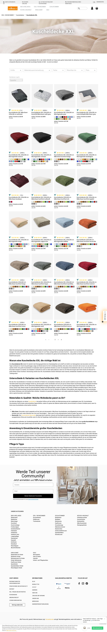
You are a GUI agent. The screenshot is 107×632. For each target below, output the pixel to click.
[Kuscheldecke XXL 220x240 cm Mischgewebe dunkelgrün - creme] (79, 159)
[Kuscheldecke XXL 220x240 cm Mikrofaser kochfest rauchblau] (65, 265)
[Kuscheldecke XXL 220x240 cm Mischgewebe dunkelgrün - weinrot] (85, 161)
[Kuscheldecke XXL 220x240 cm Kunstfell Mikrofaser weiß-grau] (42, 96)
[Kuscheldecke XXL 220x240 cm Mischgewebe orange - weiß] (77, 329)
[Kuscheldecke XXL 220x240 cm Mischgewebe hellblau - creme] (55, 246)
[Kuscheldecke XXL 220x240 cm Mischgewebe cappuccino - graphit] (47, 246)
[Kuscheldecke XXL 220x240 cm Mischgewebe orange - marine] (79, 329)
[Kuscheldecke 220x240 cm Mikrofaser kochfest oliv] (65, 181)
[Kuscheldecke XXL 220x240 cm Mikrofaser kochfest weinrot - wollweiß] (77, 286)
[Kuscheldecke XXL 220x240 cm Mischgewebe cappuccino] (42, 223)
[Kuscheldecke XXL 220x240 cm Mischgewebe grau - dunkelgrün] (57, 119)
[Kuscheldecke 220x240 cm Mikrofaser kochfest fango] (19, 265)
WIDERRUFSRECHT (14, 597)
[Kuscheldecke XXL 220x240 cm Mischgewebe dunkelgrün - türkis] (81, 161)
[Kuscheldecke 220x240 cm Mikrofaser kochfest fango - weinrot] (26, 286)
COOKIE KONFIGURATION (15, 600)
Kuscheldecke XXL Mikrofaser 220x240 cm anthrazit (18, 113)
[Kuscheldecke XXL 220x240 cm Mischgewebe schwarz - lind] (51, 159)
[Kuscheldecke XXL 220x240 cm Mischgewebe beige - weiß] (9, 244)
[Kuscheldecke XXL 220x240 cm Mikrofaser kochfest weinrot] (87, 265)
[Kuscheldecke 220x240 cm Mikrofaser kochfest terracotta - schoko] (85, 244)
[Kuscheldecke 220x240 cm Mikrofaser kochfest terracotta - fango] (87, 244)
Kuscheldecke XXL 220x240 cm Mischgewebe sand (41, 325)
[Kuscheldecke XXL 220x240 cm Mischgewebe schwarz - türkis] (45, 159)
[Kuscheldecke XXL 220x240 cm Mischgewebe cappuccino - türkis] (36, 246)
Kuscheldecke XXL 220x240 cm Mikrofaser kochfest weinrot (87, 283)
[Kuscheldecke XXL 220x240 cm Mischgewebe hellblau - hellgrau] (58, 244)
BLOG (33, 581)
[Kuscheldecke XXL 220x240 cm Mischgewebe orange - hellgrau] (81, 329)
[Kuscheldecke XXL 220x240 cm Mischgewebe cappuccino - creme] (49, 244)
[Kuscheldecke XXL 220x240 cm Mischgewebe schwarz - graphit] (47, 161)
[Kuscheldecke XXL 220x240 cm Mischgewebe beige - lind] (9, 246)
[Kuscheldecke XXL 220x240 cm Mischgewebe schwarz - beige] (45, 161)
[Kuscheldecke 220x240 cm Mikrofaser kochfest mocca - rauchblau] (70, 329)
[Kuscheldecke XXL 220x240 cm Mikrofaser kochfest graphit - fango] (87, 202)
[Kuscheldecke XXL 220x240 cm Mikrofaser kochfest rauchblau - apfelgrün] (66, 286)
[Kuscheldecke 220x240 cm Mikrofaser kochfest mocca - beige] (57, 329)
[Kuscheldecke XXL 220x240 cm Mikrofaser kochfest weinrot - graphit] (77, 288)
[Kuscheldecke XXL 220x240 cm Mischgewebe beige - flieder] (24, 244)
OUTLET (34, 587)
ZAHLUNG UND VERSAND (38, 595)
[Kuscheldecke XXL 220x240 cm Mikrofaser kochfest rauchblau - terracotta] (58, 286)
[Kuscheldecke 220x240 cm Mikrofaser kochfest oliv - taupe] (57, 204)
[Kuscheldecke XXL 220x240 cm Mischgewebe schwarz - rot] (43, 159)
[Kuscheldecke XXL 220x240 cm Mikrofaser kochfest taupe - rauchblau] (47, 286)
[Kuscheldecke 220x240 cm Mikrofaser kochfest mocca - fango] (64, 329)
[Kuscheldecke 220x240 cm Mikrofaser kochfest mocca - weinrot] (72, 329)
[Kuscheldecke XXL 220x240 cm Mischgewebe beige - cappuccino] (17, 246)
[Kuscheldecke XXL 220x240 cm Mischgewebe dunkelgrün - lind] (94, 159)
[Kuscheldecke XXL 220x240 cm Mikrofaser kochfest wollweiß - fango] (41, 202)
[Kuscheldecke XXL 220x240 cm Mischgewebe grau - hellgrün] (58, 119)
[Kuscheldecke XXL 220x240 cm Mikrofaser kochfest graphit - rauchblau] (92, 202)
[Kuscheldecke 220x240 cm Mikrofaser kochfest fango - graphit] (9, 288)
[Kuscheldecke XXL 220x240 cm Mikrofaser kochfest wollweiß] (42, 181)
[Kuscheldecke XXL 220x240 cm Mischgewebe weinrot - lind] (11, 159)
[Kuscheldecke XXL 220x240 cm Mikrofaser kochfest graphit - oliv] (90, 202)
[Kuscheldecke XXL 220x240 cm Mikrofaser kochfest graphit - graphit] (77, 204)
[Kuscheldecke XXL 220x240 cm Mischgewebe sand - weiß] (32, 329)
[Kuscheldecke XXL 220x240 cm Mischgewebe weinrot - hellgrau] (23, 161)
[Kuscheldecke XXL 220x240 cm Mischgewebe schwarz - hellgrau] (36, 159)
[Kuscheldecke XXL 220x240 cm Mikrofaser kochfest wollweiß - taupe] (34, 204)
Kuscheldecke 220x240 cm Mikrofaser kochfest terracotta (86, 240)
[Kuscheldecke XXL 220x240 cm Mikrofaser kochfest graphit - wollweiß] (77, 202)
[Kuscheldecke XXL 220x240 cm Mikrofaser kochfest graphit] (87, 181)
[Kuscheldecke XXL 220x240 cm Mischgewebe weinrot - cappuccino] (19, 159)
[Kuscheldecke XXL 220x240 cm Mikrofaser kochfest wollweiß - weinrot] (49, 202)
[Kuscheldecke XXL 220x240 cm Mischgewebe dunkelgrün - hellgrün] (90, 159)
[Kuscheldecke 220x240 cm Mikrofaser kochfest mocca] (65, 308)
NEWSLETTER (35, 584)
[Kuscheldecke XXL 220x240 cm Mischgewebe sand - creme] (34, 329)
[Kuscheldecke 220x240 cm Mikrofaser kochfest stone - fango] (19, 329)
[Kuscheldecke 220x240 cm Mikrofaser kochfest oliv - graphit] (55, 204)
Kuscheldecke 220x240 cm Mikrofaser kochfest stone (17, 325)
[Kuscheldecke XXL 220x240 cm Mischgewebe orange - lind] (77, 331)
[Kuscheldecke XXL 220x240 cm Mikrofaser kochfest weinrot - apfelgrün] (89, 286)
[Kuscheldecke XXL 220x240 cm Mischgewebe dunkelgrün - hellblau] (96, 159)
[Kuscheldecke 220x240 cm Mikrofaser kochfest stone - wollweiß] (9, 329)
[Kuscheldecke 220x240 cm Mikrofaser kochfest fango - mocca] (15, 286)
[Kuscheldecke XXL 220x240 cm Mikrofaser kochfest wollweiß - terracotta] (36, 202)
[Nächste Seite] (58, 339)
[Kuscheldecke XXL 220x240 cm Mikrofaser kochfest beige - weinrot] (72, 159)
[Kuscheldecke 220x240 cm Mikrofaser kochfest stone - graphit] (9, 331)
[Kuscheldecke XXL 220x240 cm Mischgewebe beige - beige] (23, 246)
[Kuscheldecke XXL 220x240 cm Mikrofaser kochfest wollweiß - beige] (34, 202)
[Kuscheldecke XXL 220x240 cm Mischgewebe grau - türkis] (68, 117)
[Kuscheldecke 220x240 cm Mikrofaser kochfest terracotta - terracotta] (81, 244)
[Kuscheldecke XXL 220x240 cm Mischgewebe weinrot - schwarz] (19, 161)
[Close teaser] (102, 322)
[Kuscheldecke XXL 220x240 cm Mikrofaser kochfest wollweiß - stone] (51, 202)
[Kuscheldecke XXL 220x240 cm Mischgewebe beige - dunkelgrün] (11, 246)
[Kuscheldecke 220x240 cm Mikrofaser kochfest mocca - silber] (58, 331)
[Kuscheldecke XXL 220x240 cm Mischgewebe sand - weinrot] (40, 331)
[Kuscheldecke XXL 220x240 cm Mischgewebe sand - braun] (40, 329)
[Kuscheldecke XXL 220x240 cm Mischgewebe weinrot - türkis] (13, 161)
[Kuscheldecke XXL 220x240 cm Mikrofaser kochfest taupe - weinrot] (49, 286)
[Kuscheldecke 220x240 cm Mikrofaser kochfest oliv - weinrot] (72, 202)
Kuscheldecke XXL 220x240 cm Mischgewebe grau (64, 113)
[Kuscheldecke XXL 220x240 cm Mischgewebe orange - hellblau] (94, 329)
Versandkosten (49, 619)
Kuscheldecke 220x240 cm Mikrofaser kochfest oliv (62, 198)
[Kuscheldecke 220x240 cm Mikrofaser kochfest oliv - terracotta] (58, 202)
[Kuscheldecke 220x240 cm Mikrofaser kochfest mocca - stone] (73, 329)
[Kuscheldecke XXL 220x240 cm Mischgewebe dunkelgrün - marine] (77, 161)
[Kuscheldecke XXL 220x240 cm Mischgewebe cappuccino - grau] (43, 246)
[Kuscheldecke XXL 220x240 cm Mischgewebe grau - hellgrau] (58, 117)
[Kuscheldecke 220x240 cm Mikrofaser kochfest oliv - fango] (64, 202)
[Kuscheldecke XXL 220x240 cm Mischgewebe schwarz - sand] (38, 161)
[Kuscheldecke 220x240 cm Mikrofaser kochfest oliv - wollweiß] (55, 202)
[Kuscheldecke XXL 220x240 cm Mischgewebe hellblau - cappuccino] (62, 246)
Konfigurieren (86, 628)
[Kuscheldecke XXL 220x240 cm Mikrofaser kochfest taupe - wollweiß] (32, 286)
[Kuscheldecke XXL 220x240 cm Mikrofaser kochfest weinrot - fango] (87, 286)
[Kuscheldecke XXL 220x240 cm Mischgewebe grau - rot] (66, 117)
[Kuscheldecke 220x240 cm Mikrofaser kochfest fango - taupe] (11, 288)
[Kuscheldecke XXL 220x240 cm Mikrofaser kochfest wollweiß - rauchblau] (47, 202)
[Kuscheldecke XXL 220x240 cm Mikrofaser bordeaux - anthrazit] (9, 202)
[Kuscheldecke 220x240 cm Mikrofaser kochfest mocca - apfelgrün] (66, 329)
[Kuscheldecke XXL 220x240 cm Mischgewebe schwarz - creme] (32, 161)
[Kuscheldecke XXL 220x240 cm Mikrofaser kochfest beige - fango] (64, 159)
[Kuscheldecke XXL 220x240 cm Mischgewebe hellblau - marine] (72, 244)
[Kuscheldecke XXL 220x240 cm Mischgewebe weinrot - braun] (17, 159)
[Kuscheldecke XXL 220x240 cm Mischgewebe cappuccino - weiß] (32, 244)
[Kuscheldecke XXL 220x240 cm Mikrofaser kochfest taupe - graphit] (32, 288)
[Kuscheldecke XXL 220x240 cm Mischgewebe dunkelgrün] (87, 138)
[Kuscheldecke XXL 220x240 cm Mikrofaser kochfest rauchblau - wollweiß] (55, 286)
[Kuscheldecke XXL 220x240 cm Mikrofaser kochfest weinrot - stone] (96, 286)
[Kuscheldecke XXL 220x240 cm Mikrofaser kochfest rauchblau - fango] (64, 286)
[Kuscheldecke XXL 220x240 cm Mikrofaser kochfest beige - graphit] (55, 161)
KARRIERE (34, 590)
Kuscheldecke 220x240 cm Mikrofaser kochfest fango (17, 283)
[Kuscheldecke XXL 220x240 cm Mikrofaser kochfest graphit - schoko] (85, 202)
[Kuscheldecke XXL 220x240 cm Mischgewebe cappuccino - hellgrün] (45, 244)
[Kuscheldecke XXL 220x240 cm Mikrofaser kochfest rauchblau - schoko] (62, 286)
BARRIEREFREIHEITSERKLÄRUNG (40, 604)
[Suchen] (79, 8)
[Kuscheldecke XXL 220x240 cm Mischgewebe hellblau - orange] (66, 246)
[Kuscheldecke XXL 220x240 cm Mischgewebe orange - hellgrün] (81, 331)
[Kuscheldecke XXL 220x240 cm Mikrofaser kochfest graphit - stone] (96, 202)
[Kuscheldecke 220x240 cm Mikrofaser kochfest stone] (19, 308)
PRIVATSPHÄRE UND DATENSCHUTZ (18, 586)
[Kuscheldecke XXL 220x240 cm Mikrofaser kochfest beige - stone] (73, 159)
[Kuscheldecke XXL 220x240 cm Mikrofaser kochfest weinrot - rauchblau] (92, 286)
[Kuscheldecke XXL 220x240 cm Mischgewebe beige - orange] (21, 246)
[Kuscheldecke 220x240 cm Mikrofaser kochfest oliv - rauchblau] (70, 202)
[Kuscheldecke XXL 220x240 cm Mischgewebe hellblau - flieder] (70, 244)
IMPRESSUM (35, 601)
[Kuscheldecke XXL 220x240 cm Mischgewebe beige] (19, 223)
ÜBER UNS (34, 592)
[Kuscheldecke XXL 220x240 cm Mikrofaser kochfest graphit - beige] (79, 202)
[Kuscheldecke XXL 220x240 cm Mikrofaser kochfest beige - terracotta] (58, 159)
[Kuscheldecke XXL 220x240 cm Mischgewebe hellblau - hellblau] (57, 244)
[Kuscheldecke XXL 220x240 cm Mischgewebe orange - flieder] (92, 329)
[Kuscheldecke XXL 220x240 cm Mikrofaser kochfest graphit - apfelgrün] (89, 202)
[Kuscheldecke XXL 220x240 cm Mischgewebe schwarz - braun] (41, 161)
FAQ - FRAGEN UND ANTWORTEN (17, 591)
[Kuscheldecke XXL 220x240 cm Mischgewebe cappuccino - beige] (36, 244)
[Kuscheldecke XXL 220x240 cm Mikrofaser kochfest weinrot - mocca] (83, 286)
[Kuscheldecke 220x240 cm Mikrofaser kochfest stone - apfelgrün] (21, 329)
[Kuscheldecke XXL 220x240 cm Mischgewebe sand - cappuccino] (41, 329)
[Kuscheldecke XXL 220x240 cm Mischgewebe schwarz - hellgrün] (36, 161)
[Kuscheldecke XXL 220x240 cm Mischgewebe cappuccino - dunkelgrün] (47, 244)
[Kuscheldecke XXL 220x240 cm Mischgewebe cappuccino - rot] (38, 246)
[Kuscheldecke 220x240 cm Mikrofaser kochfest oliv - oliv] (68, 202)
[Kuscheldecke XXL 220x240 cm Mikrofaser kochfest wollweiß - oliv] (45, 202)
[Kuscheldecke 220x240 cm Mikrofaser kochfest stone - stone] (28, 329)
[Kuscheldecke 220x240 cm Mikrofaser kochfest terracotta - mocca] (83, 244)
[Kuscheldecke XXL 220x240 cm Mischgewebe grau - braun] (64, 119)
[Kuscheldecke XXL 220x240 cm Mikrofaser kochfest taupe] (42, 265)
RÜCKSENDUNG (13, 594)
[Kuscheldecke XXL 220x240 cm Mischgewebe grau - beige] (68, 119)
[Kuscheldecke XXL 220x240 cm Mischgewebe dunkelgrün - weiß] (77, 159)
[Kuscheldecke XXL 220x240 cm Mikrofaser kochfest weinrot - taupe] (79, 288)
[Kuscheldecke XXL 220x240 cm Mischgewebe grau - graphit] (70, 119)
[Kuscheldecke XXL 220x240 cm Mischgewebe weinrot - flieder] (11, 161)
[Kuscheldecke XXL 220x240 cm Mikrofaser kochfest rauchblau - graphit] (55, 288)
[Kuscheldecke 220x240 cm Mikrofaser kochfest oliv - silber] (58, 204)
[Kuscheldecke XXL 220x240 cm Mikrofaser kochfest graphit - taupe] (79, 204)
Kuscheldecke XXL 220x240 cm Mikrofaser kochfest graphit (87, 198)
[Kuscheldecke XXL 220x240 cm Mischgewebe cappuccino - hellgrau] (45, 246)
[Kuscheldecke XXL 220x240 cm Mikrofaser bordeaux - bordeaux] (11, 202)
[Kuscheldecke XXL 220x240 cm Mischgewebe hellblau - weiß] (55, 244)
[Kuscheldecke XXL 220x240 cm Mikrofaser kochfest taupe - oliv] (45, 286)
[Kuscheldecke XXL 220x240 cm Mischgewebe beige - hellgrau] (13, 244)
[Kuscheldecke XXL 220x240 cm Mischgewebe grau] (65, 96)
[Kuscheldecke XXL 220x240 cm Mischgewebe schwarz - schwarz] (40, 159)
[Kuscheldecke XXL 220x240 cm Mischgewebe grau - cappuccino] (62, 119)
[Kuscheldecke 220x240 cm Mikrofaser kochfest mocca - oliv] (68, 329)
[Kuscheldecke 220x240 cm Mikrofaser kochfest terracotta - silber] (81, 246)
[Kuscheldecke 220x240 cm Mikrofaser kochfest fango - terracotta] (13, 286)
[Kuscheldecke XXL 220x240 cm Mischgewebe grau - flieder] (70, 117)
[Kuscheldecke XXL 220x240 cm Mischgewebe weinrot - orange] (15, 159)
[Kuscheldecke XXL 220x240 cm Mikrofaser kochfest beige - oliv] (68, 159)
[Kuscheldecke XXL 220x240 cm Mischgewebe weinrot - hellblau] (9, 161)
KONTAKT (11, 589)
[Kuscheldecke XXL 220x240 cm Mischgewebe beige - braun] (19, 246)
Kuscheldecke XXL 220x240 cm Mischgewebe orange (87, 325)
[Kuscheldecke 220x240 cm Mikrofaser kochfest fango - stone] (28, 286)
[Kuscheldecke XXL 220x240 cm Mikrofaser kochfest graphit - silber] (81, 204)
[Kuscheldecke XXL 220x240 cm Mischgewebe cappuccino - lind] (34, 244)
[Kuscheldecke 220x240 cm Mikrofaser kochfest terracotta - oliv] (90, 244)
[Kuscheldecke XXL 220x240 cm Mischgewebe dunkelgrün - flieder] (79, 161)
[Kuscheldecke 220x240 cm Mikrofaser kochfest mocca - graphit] (55, 331)
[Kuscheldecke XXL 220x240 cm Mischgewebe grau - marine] (57, 117)
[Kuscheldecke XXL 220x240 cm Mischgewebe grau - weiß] (55, 117)
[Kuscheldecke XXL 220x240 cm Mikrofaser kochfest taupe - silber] (36, 288)
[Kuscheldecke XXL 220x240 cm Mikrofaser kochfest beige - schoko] (62, 159)
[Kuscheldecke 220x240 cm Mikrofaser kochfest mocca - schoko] (62, 329)
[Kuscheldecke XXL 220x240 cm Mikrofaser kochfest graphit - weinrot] (94, 202)
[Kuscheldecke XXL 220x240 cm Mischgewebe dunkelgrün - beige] (81, 159)
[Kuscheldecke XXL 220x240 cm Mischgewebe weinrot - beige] (13, 159)
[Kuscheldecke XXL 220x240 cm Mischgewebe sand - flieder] (34, 331)
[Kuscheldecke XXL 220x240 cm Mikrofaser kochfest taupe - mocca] (38, 286)
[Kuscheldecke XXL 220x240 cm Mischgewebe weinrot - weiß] (9, 159)
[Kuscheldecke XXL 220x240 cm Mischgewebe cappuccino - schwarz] (41, 246)
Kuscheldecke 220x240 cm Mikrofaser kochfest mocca (62, 325)
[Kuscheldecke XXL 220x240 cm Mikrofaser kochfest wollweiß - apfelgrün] (43, 202)
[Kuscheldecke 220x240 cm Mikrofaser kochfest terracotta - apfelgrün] (89, 244)
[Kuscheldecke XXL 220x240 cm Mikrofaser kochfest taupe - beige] (34, 286)
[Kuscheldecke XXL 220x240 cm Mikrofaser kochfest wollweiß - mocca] (38, 202)
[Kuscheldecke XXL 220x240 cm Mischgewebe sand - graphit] (47, 331)
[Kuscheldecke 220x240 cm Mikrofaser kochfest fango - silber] (13, 288)
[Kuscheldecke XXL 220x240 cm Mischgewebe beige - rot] (21, 244)
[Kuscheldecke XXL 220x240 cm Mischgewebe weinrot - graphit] (24, 161)
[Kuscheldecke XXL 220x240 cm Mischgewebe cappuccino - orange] (38, 244)
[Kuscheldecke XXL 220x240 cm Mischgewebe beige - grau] (15, 244)
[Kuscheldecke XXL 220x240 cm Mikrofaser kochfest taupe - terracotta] (36, 286)
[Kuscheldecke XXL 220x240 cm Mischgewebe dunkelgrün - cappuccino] (87, 159)
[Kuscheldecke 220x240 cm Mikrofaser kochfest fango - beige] (11, 286)
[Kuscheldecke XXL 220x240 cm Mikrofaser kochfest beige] (65, 138)
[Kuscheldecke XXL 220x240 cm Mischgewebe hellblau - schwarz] (62, 244)
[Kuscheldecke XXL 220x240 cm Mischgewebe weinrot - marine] (28, 159)
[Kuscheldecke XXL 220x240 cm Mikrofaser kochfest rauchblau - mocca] (60, 286)
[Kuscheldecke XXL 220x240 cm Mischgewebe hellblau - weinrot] (64, 244)
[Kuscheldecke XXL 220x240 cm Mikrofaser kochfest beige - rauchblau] (70, 159)
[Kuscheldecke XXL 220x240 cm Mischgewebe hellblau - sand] (60, 246)
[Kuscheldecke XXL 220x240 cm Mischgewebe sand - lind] (49, 329)
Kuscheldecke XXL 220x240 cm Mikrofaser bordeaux (19, 198)
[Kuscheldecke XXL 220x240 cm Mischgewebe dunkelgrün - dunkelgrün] (92, 159)
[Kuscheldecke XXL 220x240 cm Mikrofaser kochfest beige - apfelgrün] (66, 159)
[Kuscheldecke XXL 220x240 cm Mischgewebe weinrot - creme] (26, 159)
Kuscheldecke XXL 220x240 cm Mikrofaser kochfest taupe (41, 283)
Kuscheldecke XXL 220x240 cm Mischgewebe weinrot (19, 155)
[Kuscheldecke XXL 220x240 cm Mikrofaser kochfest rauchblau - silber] (58, 288)
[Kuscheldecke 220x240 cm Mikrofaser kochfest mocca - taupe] (57, 331)
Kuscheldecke (32, 401)
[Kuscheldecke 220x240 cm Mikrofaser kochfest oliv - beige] (57, 202)
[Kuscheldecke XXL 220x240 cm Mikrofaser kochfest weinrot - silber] (81, 288)
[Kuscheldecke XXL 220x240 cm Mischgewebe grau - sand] (60, 119)
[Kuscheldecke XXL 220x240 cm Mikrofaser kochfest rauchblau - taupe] (57, 288)
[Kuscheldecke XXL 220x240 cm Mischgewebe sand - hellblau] (51, 329)
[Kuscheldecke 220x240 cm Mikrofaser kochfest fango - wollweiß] (9, 286)
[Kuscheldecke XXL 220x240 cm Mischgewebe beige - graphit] (24, 246)
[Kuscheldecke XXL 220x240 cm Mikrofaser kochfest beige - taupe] (57, 161)
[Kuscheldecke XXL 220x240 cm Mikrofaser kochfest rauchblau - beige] (57, 286)
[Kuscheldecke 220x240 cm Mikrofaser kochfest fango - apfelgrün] (21, 286)
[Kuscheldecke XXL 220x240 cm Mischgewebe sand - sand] (43, 329)
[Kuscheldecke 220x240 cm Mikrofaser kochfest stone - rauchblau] (24, 329)
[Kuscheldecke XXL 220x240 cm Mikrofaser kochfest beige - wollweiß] (55, 159)
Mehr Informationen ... (11, 630)
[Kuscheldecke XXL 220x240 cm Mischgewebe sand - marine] (32, 331)
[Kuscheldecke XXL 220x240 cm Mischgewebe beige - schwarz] (17, 244)
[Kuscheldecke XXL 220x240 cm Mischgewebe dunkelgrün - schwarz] (87, 161)
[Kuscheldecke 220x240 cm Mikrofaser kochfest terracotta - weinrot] (94, 244)
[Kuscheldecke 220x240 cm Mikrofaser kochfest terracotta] (87, 223)
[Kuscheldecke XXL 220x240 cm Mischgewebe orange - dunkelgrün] (79, 331)
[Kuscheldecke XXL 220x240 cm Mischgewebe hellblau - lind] (73, 244)
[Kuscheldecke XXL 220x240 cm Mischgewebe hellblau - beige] (68, 246)
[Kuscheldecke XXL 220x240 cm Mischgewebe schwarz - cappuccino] (40, 161)
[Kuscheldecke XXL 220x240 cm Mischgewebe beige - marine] (11, 244)
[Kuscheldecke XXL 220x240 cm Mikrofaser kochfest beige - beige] (57, 159)
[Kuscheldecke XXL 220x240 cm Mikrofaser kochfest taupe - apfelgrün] (43, 286)
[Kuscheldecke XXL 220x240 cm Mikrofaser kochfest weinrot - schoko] (85, 286)
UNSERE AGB (35, 598)
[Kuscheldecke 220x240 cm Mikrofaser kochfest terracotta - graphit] (77, 246)
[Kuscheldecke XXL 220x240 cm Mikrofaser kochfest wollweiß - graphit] (32, 204)
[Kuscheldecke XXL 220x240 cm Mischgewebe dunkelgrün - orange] (83, 159)
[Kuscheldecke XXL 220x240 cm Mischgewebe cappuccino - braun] (40, 244)
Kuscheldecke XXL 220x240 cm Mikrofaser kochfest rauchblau (64, 283)
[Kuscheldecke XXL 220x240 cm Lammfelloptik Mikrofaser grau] (87, 96)
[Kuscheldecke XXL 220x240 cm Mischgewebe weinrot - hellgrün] (23, 159)
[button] (105, 316)
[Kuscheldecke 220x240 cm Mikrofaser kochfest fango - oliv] (23, 286)
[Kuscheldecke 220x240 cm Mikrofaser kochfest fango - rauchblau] (24, 286)
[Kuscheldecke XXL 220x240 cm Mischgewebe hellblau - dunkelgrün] (57, 246)
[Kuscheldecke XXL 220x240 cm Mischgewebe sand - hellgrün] (45, 329)
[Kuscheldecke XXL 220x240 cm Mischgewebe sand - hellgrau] (45, 331)
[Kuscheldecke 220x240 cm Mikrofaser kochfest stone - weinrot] (26, 329)
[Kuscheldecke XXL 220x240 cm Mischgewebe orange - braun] (87, 331)
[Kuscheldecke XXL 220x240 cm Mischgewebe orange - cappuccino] (85, 331)
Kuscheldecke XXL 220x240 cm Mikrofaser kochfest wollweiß (41, 198)
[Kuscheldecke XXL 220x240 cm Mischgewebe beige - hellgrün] (13, 246)
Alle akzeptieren (97, 628)
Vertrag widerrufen (17, 605)
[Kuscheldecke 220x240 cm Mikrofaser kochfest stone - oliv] (23, 329)
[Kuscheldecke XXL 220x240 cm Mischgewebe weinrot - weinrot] (17, 161)
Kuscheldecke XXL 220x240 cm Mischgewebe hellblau (64, 240)
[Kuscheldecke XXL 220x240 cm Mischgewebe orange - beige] (90, 331)
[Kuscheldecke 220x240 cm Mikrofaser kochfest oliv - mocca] (60, 202)
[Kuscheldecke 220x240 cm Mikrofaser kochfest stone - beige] (11, 329)
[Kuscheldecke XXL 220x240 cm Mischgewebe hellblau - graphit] (70, 246)
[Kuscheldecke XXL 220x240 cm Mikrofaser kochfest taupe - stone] (51, 286)
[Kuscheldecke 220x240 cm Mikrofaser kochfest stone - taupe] (11, 331)
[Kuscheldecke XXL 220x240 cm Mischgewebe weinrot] (19, 138)
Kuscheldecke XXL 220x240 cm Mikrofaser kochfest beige (64, 155)
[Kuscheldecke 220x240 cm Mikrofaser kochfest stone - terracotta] (13, 329)
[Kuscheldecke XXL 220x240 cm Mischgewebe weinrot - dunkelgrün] (24, 159)
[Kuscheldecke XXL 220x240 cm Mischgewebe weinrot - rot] (15, 161)
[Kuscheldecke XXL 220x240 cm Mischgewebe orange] (87, 308)
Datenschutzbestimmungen (33, 499)
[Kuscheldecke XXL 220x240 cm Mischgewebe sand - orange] (38, 329)
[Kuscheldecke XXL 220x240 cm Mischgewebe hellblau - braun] (64, 246)
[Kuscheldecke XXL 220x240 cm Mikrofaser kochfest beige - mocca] (60, 159)
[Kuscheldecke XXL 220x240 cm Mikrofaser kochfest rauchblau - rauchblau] (70, 286)
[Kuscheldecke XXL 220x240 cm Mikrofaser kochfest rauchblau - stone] (73, 286)
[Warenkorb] (96, 8)
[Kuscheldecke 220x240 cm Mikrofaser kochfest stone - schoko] (17, 329)
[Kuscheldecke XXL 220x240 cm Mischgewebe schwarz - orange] (43, 161)
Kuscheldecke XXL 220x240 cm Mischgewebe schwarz (41, 155)
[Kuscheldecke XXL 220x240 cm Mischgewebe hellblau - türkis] (68, 244)
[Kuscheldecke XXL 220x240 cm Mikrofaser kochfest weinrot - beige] (79, 286)
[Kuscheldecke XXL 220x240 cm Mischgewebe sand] (42, 308)
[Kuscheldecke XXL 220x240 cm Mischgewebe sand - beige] (36, 329)
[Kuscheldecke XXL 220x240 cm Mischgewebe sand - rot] (38, 331)
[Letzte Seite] (61, 339)
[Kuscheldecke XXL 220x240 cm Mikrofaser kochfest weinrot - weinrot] (94, 286)
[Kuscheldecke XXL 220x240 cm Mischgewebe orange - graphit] (92, 331)
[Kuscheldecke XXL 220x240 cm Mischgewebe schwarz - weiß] (32, 159)
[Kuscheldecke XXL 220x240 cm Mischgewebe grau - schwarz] (62, 117)
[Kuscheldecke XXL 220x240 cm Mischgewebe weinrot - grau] (21, 161)
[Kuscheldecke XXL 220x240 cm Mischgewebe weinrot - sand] (21, 159)
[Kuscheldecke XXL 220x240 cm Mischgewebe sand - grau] (43, 331)
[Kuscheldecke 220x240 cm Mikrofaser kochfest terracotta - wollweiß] (77, 244)
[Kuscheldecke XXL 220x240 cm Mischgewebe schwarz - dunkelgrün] (34, 161)
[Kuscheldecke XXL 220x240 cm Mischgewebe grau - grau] (60, 117)
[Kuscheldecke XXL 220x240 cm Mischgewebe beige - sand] (15, 246)
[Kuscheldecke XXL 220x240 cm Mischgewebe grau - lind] (55, 119)
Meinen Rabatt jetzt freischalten (33, 496)
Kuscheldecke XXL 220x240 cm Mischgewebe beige (19, 240)
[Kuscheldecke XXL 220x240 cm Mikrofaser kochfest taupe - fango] (41, 286)
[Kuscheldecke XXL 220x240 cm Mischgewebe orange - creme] (96, 329)
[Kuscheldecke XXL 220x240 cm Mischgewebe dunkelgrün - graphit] (92, 161)
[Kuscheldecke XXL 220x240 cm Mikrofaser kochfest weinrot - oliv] (90, 286)
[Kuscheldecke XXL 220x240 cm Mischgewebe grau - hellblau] (72, 117)
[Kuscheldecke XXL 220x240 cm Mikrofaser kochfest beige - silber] (58, 161)
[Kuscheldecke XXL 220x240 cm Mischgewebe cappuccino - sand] (43, 244)
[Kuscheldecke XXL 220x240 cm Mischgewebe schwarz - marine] (49, 159)
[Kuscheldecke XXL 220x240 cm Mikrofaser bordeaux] (19, 181)
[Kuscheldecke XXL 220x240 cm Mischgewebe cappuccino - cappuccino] (41, 244)
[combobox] (84, 8)
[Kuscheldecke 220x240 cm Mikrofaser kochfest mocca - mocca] (60, 329)
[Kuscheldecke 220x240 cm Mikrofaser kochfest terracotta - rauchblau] (92, 244)
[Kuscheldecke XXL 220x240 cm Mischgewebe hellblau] (65, 223)
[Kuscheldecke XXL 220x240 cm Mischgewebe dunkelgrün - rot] (83, 161)
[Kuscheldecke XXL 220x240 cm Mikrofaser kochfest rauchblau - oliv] (68, 286)
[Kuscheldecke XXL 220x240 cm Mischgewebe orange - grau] (83, 329)
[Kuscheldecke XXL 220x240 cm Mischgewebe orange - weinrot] (87, 329)
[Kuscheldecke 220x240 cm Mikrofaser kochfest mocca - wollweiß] (55, 329)
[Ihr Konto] (92, 8)
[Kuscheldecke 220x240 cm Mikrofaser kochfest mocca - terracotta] (58, 329)
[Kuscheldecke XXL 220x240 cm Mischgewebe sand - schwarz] (41, 331)
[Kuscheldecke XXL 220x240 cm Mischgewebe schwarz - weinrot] (41, 159)
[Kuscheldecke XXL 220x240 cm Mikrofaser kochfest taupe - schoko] (40, 286)
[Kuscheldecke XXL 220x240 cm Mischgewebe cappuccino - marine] (51, 244)
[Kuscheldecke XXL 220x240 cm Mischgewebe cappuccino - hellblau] (32, 246)
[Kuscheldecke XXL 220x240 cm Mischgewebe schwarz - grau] (38, 159)
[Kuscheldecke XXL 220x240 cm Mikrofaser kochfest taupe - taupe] (34, 288)
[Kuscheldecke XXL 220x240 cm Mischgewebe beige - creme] (28, 244)
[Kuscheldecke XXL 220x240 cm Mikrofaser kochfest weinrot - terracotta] (81, 286)
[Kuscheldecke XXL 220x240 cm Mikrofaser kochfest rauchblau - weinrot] (72, 286)
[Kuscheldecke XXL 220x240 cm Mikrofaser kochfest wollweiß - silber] (36, 204)
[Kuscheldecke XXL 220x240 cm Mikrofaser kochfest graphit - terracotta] (81, 202)
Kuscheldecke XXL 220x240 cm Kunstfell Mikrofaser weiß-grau (41, 113)
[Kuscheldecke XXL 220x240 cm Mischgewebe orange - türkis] (90, 329)
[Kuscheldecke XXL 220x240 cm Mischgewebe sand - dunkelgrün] (47, 329)
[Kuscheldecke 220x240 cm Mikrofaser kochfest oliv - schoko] (62, 202)
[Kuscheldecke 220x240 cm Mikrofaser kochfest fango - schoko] (17, 286)
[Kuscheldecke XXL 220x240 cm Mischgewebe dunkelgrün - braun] (85, 159)
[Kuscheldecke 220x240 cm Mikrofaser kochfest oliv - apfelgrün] (66, 202)
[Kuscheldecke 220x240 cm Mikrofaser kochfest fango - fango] (19, 286)
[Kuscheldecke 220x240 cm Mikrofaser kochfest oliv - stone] (73, 202)
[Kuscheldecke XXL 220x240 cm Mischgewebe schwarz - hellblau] (34, 159)
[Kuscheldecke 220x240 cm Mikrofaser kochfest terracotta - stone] (96, 244)
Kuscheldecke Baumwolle (29, 415)
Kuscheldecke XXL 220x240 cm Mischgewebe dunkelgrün (87, 155)
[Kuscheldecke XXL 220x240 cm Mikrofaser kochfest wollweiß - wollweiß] (32, 202)
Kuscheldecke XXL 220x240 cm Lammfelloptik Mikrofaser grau (87, 113)
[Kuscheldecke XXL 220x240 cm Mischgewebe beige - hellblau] (26, 244)
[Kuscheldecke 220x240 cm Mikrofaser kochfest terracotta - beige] (79, 244)
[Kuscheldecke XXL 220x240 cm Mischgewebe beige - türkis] (23, 244)
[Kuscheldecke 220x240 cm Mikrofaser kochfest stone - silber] (13, 331)
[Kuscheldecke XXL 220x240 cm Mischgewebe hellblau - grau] (60, 244)
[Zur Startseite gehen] (13, 8)
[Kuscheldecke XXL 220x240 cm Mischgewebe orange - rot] (89, 329)
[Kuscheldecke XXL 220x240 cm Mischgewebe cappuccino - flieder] (34, 246)
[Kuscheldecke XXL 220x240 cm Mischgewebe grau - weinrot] (64, 117)
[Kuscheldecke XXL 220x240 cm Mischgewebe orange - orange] (89, 331)
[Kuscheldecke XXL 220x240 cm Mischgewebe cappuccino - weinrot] (40, 246)
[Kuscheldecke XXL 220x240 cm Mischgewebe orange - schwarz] (85, 329)
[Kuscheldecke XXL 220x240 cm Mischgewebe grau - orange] (66, 119)
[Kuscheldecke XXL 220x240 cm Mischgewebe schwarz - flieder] (47, 159)
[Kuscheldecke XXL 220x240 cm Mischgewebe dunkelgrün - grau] (89, 161)
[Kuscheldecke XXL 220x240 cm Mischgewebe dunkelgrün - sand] (89, 159)
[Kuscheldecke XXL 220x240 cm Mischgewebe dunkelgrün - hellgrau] (90, 161)
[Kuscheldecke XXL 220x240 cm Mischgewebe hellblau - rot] (66, 244)
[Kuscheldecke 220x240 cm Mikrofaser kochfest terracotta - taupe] (79, 246)
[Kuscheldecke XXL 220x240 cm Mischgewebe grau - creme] (73, 117)
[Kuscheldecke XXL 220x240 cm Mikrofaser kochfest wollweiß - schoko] (40, 202)
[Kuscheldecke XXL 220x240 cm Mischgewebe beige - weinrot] (19, 244)
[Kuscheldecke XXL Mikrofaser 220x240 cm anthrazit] (19, 96)
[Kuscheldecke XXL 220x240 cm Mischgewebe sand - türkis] (36, 331)
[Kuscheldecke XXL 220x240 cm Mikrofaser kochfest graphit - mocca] (83, 202)
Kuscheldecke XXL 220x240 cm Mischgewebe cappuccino (41, 240)
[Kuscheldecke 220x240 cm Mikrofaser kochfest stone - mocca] (15, 329)
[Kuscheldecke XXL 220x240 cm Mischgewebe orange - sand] (83, 331)
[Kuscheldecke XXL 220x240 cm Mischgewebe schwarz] (42, 138)
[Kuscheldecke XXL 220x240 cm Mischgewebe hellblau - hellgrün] (58, 246)
